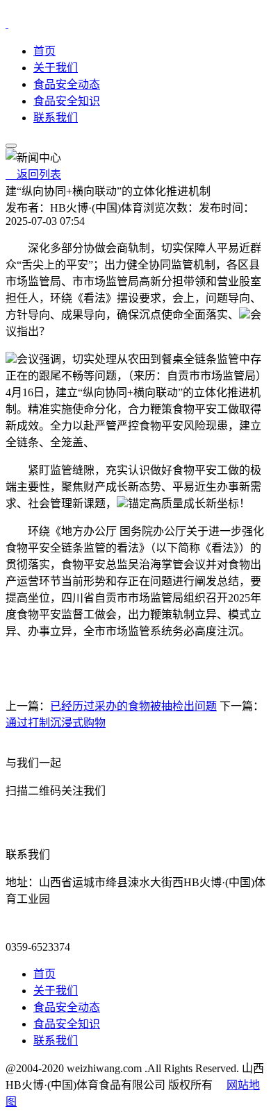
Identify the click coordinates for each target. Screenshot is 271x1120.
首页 (44, 51)
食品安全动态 (66, 84)
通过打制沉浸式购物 (56, 723)
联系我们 (55, 118)
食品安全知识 (66, 101)
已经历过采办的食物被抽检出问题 (133, 706)
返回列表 (33, 174)
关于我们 (55, 68)
